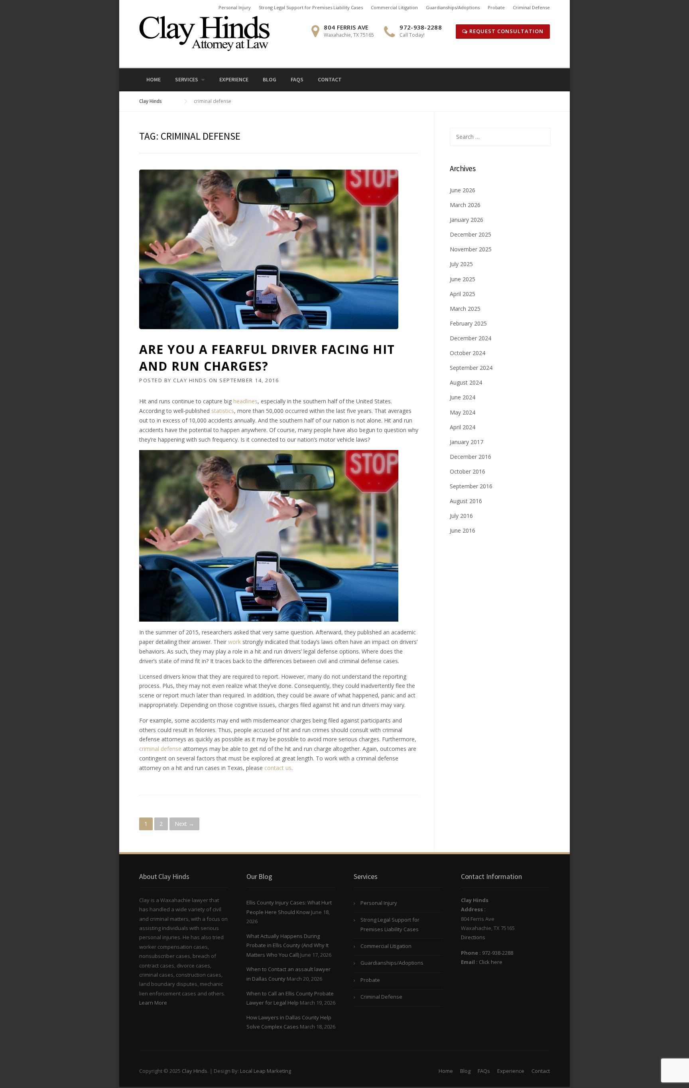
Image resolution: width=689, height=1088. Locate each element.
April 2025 (462, 294)
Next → (184, 823)
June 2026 (462, 190)
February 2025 (468, 323)
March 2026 (465, 205)
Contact (330, 79)
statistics (222, 411)
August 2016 (466, 501)
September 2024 (471, 367)
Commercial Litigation (394, 7)
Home (153, 79)
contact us (277, 768)
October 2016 (467, 471)
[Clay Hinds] (204, 33)
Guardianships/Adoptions (453, 7)
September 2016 (471, 486)
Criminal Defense (531, 7)
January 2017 (466, 442)
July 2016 (461, 515)
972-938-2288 (497, 952)
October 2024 (467, 353)
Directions (473, 937)
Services (186, 79)
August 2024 (466, 382)
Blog (269, 79)
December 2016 (470, 456)
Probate (496, 7)
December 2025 (470, 234)
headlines (245, 401)
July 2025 (461, 264)
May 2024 (462, 412)
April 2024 (462, 427)
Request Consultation (505, 31)
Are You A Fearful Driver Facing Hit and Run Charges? (267, 357)
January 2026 (466, 219)
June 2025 (462, 279)
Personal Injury (235, 7)
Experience (233, 79)
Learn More (153, 1002)
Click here (490, 962)
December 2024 (470, 338)
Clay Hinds (190, 380)
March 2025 (465, 308)
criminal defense (160, 748)
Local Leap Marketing (265, 1070)
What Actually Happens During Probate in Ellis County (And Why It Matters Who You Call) (287, 945)
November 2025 (471, 249)
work (234, 642)
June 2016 (462, 530)
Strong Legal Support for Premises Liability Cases (311, 7)
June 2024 (462, 397)
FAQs (297, 79)
